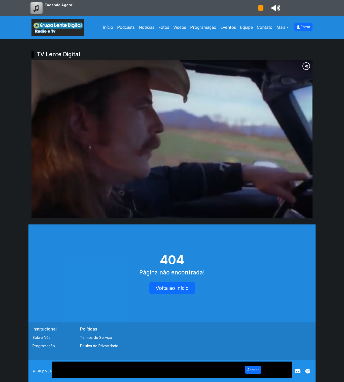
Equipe (246, 27)
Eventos (228, 27)
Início (108, 27)
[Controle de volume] (275, 8)
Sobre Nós (41, 337)
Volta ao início (172, 288)
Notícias (146, 27)
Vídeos (179, 27)
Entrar (305, 27)
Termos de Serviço (96, 337)
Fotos (163, 27)
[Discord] (297, 371)
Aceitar (253, 370)
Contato (264, 27)
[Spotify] (307, 371)
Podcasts (126, 27)
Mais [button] (281, 27)
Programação (203, 27)
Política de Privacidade (99, 346)
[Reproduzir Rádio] (260, 8)
